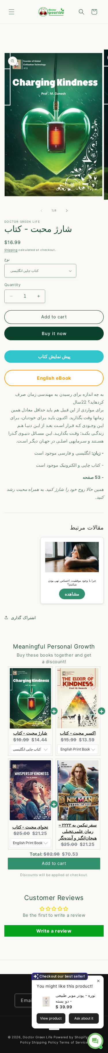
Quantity (12, 284)
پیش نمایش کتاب (54, 356)
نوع (7, 259)
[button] (11, 11)
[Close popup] (98, 981)
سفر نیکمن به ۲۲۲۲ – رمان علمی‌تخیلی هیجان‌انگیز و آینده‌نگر (78, 831)
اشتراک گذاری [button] (23, 617)
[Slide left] (41, 210)
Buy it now (54, 333)
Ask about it (83, 1018)
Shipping (11, 250)
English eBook (54, 378)
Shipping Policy (45, 1042)
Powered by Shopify (71, 1037)
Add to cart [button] (54, 864)
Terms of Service (73, 1042)
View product (51, 1018)
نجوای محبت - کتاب (30, 827)
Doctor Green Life (37, 1037)
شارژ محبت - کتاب (30, 733)
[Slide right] (66, 210)
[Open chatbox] (95, 1041)
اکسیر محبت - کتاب (78, 733)
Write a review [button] (53, 931)
